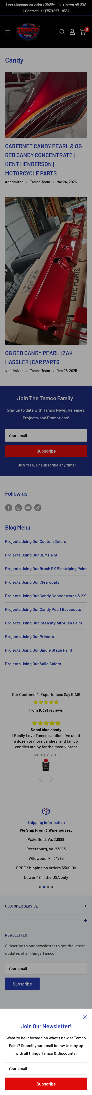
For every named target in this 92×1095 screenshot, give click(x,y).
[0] (82, 32)
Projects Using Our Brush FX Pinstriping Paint (46, 568)
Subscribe (46, 1083)
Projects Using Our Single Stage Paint (38, 650)
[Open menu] (7, 32)
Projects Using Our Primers (29, 636)
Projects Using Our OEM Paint (31, 554)
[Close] (85, 1016)
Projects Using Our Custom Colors (35, 541)
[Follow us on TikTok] (37, 507)
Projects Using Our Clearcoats (32, 582)
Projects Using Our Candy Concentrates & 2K (45, 595)
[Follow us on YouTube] (28, 507)
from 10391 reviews (46, 710)
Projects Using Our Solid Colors (33, 663)
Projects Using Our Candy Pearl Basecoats (43, 609)
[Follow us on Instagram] (18, 507)
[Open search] (62, 32)
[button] (42, 778)
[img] (46, 702)
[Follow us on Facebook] (8, 507)
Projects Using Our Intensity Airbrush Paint (43, 622)
